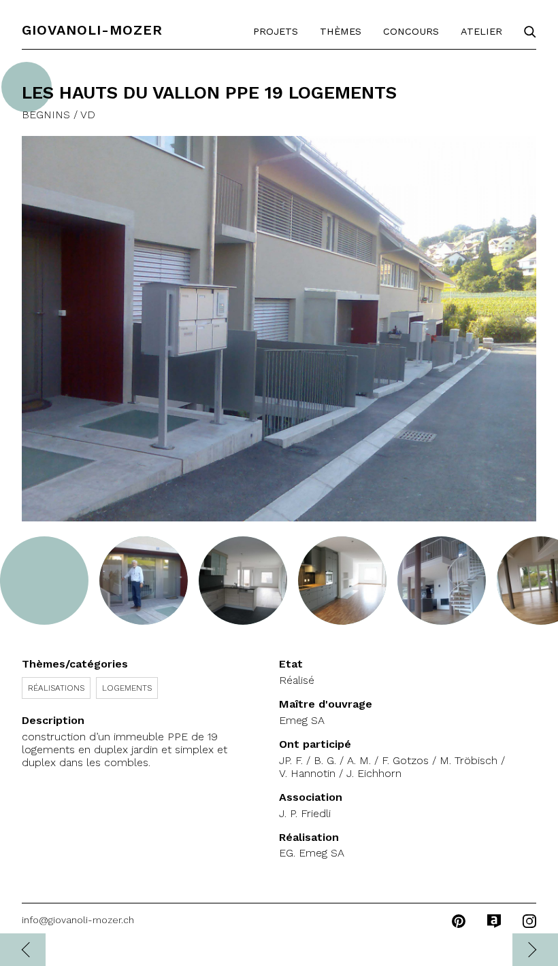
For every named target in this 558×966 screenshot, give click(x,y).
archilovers (494, 921)
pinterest (458, 921)
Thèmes (340, 31)
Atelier (481, 31)
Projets (275, 31)
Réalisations (56, 688)
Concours (411, 31)
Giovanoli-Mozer (92, 30)
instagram (529, 921)
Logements (127, 688)
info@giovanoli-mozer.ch (78, 919)
